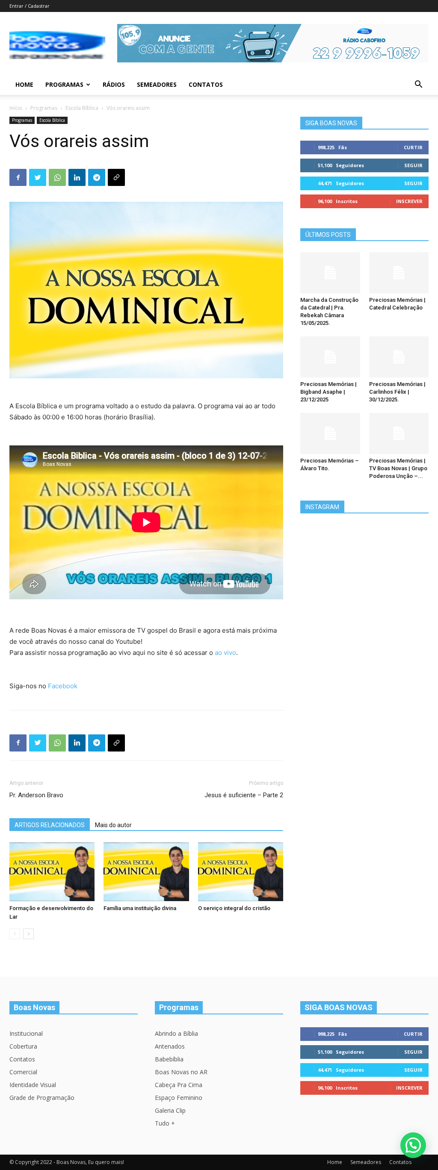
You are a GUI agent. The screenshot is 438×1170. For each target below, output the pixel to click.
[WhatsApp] (57, 177)
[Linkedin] (77, 177)
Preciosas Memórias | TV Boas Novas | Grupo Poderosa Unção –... (398, 468)
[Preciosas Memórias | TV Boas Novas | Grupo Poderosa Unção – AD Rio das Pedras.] (399, 433)
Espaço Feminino (178, 1097)
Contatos (206, 84)
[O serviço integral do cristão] (240, 872)
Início (15, 108)
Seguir (413, 165)
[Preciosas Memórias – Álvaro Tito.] (330, 433)
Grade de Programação (41, 1097)
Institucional (26, 1033)
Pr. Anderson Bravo (36, 795)
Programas (64, 84)
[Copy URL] (116, 177)
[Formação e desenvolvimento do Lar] (52, 872)
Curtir (413, 147)
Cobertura (23, 1046)
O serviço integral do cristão (234, 908)
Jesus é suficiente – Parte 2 (243, 795)
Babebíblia (169, 1059)
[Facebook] (18, 177)
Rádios (114, 84)
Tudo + (165, 1123)
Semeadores (157, 84)
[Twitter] (37, 177)
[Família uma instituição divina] (146, 872)
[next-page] (28, 933)
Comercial (23, 1072)
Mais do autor (113, 825)
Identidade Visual (32, 1085)
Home (24, 84)
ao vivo (225, 652)
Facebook (62, 686)
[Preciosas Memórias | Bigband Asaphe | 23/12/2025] (330, 356)
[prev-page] (14, 933)
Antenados (170, 1046)
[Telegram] (96, 177)
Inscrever (409, 201)
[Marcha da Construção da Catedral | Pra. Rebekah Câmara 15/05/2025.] (330, 272)
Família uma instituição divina (140, 908)
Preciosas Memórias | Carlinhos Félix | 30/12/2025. (397, 392)
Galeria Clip (170, 1110)
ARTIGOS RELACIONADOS (50, 825)
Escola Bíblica (81, 108)
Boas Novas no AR (181, 1072)
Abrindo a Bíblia (176, 1033)
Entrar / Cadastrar (29, 6)
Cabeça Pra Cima (178, 1085)
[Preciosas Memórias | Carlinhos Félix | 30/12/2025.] (399, 356)
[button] (418, 85)
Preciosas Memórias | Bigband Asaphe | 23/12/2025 (328, 392)
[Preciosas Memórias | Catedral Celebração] (399, 272)
